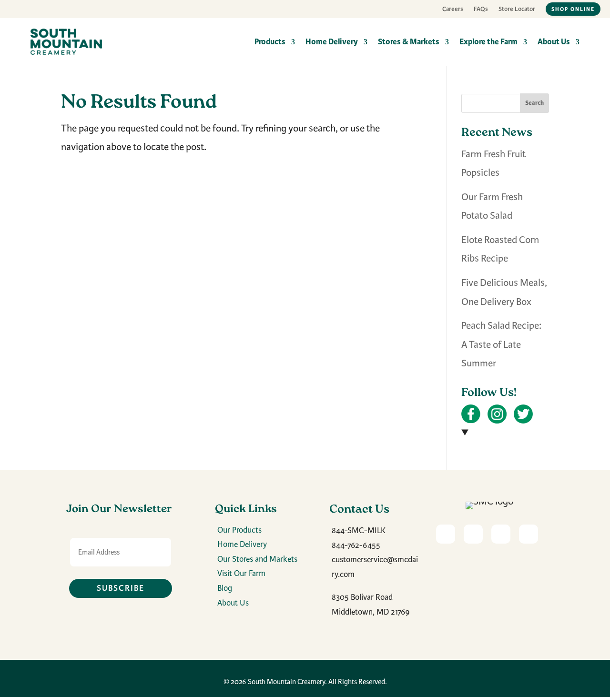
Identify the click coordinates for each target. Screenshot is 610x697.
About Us (554, 42)
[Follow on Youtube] (445, 534)
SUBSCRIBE (120, 588)
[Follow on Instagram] (500, 534)
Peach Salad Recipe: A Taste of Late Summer (501, 344)
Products (269, 42)
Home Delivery (331, 42)
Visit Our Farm (241, 573)
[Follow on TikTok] (528, 534)
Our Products (239, 530)
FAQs (481, 9)
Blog (224, 588)
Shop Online (573, 9)
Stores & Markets (408, 42)
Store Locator (516, 9)
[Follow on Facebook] (473, 534)
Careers (452, 9)
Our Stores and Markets (257, 559)
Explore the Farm (488, 42)
